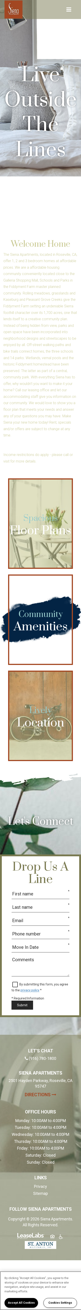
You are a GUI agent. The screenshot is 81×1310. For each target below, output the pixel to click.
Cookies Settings (60, 1302)
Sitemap (40, 1193)
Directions (49, 1094)
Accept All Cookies (21, 1302)
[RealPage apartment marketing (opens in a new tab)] (30, 1237)
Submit (22, 1005)
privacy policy (29, 990)
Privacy (40, 1186)
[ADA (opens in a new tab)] (61, 1237)
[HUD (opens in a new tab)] (52, 1237)
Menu (68, 9)
